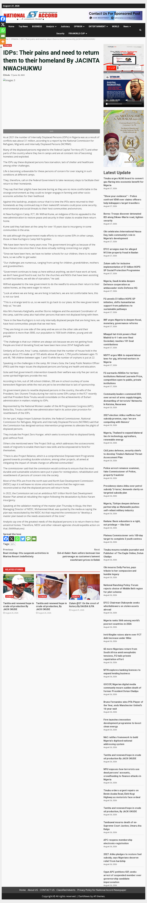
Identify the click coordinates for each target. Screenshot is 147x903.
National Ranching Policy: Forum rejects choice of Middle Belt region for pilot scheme (123, 588)
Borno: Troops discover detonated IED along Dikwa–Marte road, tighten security (123, 217)
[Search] (140, 30)
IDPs (13, 544)
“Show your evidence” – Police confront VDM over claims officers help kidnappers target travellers (122, 199)
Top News (23, 26)
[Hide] (1, 47)
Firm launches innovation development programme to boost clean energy (122, 723)
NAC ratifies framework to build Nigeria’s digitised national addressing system (121, 741)
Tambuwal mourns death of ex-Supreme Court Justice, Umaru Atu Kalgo (122, 826)
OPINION (78, 26)
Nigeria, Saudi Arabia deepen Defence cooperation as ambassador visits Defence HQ (120, 284)
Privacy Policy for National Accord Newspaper (101, 890)
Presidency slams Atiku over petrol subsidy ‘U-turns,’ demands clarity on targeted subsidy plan (123, 489)
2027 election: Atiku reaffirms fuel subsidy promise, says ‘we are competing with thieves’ (122, 418)
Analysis (50, 26)
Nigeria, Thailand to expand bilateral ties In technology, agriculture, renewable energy (123, 436)
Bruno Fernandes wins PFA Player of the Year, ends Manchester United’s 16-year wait (123, 705)
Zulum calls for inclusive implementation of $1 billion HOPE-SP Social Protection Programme (122, 267)
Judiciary (65, 26)
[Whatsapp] (17, 538)
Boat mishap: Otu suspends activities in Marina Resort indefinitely (26, 553)
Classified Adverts (66, 890)
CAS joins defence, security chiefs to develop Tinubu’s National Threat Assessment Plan (123, 454)
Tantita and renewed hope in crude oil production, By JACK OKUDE (51, 587)
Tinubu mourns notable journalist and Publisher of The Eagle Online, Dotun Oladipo (124, 553)
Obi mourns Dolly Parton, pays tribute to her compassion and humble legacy (120, 571)
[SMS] (28, 538)
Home (11, 26)
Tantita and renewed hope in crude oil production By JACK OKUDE (18, 587)
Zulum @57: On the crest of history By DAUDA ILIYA (84, 587)
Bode (7, 75)
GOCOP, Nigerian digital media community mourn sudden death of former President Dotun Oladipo (122, 688)
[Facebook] (5, 538)
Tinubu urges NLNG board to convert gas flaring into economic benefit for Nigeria (124, 182)
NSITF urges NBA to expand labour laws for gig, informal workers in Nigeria (122, 358)
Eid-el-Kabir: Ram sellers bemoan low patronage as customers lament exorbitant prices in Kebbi (78, 554)
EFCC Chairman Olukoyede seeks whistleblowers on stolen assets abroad (122, 606)
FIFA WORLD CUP (77, 33)
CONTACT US (47, 890)
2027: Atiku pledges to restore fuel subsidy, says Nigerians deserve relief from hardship (123, 857)
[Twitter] (22, 538)
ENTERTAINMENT (97, 26)
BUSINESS (37, 26)
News (126, 26)
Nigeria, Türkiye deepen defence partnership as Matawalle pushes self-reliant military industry (121, 507)
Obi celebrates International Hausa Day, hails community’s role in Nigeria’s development (122, 235)
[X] (11, 538)
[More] (3, 42)
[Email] (33, 538)
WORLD (115, 26)
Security (60, 33)
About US (33, 890)
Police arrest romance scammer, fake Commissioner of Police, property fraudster (122, 471)
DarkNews (84, 896)
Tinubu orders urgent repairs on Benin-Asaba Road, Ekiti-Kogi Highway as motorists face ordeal (122, 794)
